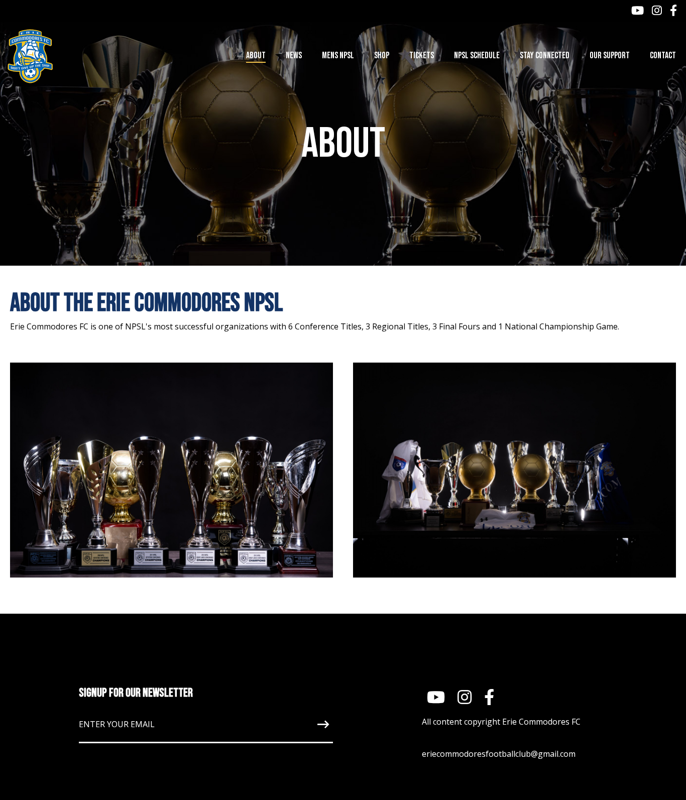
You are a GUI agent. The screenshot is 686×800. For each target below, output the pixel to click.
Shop (381, 55)
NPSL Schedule (477, 55)
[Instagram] (657, 11)
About (256, 55)
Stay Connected (544, 55)
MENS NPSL (338, 55)
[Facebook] (673, 11)
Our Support (610, 55)
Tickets (421, 55)
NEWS (294, 55)
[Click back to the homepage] (68, 56)
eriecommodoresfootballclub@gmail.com (499, 753)
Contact (663, 55)
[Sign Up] (299, 724)
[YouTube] (637, 11)
